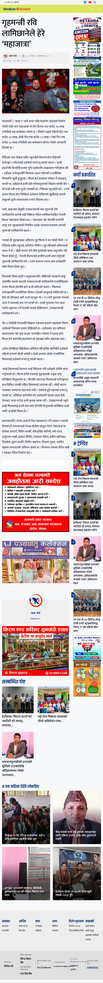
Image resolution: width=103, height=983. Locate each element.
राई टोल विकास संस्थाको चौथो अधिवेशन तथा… (52, 719)
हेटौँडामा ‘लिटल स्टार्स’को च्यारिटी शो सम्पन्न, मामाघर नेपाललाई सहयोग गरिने (86, 214)
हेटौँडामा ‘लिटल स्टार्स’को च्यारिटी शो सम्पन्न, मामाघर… (17, 721)
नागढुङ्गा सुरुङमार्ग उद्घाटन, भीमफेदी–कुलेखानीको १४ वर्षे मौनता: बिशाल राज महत (24, 891)
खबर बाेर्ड (13, 56)
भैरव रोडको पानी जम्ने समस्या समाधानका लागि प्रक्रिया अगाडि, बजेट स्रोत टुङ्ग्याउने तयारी (76, 835)
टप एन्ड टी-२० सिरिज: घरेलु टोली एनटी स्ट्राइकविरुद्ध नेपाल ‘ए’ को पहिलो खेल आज (86, 304)
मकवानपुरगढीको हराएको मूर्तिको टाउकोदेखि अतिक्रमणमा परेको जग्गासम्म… (17, 768)
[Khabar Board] (16, 9)
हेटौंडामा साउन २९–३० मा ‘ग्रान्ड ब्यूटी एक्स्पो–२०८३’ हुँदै (74, 893)
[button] (91, 9)
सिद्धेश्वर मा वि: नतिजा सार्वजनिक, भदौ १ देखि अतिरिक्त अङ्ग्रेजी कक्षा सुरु (25, 837)
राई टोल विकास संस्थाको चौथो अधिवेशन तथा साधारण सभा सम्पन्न (85, 258)
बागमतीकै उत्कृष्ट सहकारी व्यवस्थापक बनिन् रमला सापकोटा (85, 382)
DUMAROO (92, 968)
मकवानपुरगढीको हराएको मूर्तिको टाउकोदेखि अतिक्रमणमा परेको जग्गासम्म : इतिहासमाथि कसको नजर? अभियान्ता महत (86, 352)
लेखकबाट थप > (35, 618)
